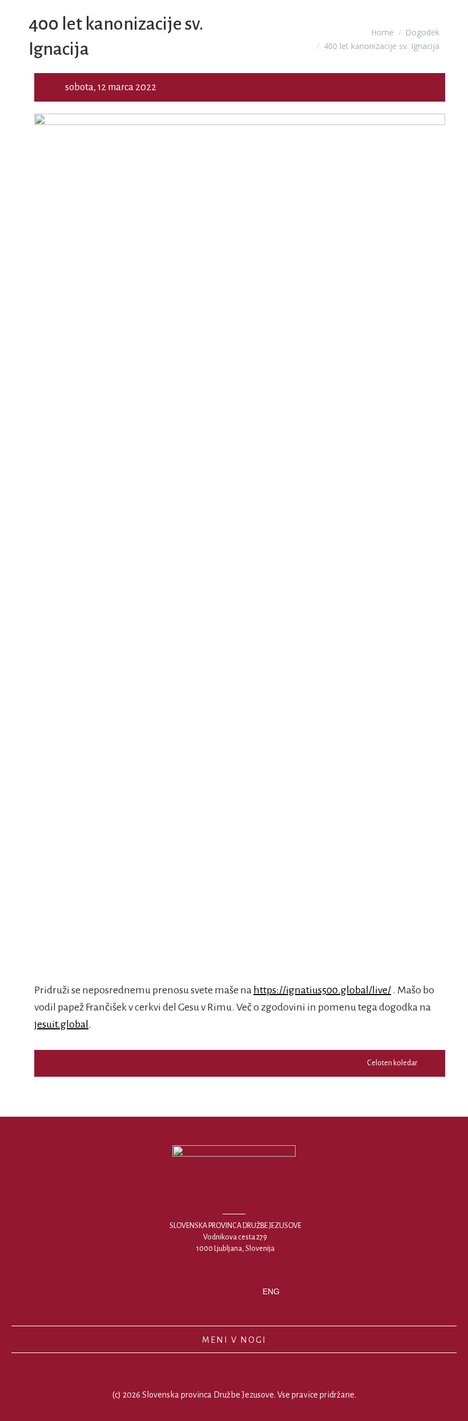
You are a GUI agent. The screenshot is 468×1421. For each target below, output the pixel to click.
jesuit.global (61, 1024)
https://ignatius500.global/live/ (322, 990)
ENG (271, 1291)
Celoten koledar (392, 1063)
